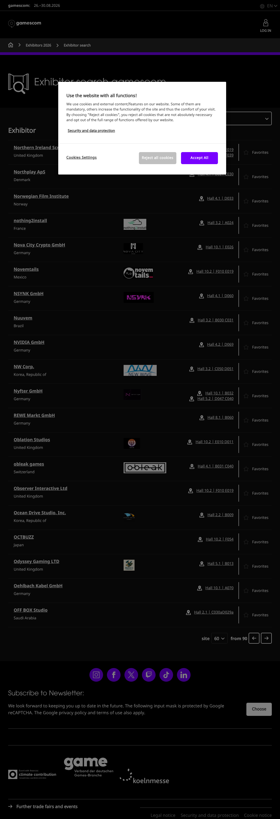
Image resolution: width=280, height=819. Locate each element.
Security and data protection (91, 130)
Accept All (200, 158)
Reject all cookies (157, 158)
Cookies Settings (81, 157)
